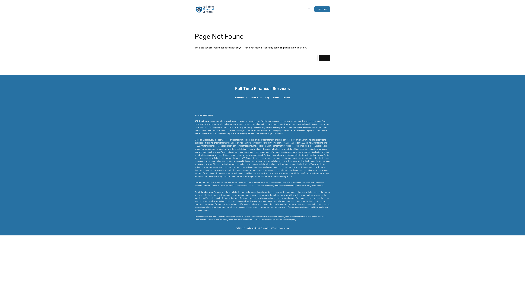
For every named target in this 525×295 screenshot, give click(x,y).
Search (324, 58)
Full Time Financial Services (262, 88)
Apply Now (322, 9)
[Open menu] (309, 9)
